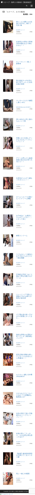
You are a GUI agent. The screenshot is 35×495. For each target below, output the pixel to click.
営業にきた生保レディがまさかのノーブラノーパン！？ (24, 139)
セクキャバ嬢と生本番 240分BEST (24, 375)
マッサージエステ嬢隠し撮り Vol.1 (24, 101)
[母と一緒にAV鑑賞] (8, 478)
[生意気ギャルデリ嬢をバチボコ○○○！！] (8, 183)
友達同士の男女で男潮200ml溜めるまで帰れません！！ (24, 43)
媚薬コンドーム (21, 235)
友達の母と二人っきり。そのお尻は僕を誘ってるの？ (24, 435)
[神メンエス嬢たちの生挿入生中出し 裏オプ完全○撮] (8, 26)
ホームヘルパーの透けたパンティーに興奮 (24, 198)
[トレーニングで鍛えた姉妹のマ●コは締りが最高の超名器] (8, 299)
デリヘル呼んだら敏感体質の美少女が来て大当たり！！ (24, 160)
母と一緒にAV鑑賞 (23, 473)
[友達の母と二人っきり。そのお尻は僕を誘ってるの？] (8, 438)
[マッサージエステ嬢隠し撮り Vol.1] (8, 105)
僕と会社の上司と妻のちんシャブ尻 (24, 120)
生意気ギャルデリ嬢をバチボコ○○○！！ (24, 179)
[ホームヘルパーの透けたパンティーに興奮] (8, 201)
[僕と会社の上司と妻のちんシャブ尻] (8, 124)
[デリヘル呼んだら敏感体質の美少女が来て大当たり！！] (8, 163)
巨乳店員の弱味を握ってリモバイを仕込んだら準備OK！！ (24, 356)
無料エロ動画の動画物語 (17, 491)
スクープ (22, 30)
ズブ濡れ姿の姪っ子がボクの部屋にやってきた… (24, 316)
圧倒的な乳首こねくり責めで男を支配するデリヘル (24, 276)
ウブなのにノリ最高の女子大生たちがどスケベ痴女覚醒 (24, 256)
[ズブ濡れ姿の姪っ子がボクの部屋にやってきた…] (8, 319)
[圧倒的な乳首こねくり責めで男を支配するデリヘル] (8, 279)
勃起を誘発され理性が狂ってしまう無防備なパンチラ (24, 336)
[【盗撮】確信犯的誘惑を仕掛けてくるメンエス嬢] (8, 458)
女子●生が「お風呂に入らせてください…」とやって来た (24, 217)
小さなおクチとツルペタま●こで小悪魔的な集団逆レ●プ (24, 395)
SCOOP (18, 30)
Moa (22, 107)
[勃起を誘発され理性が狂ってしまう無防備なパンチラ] (8, 339)
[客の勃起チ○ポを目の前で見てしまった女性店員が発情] (8, 85)
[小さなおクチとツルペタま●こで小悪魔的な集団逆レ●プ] (8, 398)
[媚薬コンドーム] (8, 240)
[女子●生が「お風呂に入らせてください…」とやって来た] (8, 220)
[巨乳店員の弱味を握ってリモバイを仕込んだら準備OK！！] (8, 359)
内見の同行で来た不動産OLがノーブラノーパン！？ (24, 415)
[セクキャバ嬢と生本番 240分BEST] (8, 379)
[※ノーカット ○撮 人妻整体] (8, 66)
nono (24, 107)
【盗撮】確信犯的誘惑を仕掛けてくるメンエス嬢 (24, 455)
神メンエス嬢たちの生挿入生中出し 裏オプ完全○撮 (24, 23)
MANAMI (18, 107)
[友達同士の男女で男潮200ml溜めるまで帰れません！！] (8, 46)
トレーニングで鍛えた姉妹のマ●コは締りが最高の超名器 (24, 296)
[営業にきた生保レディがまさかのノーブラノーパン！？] (8, 143)
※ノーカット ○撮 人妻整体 (23, 62)
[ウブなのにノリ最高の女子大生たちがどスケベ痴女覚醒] (8, 259)
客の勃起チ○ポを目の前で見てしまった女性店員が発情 (24, 82)
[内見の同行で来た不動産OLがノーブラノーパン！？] (8, 418)
